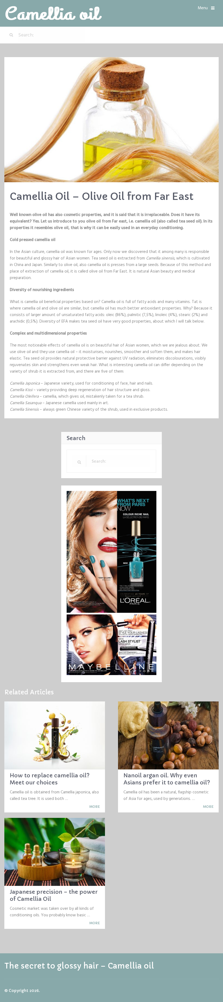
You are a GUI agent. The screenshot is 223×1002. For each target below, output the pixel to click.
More (95, 807)
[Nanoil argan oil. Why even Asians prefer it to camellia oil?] (168, 735)
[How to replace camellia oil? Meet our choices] (54, 735)
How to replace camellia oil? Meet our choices (49, 779)
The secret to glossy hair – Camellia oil (79, 966)
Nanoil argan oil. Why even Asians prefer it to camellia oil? (166, 779)
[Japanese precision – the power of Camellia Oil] (54, 852)
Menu (203, 8)
